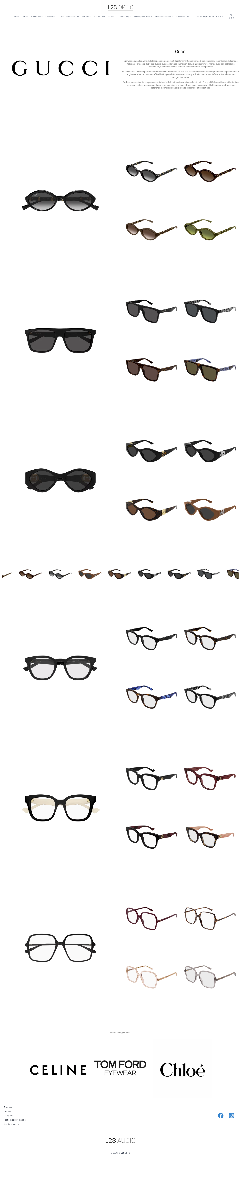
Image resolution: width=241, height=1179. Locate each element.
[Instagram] (231, 1115)
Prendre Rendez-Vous (164, 16)
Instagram (8, 1115)
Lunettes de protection (204, 16)
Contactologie (125, 16)
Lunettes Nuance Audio (69, 16)
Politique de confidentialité (15, 1120)
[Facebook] (220, 1115)
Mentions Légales (11, 1124)
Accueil (16, 16)
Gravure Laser (99, 16)
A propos (8, 1107)
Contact (25, 16)
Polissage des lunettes (142, 16)
